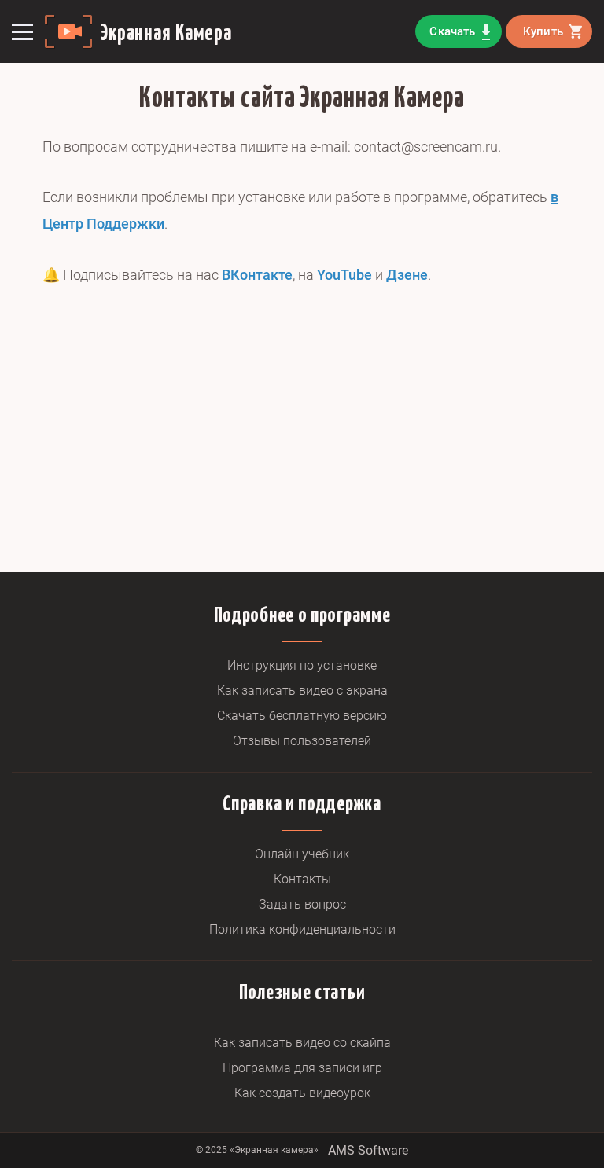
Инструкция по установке (302, 665)
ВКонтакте (257, 274)
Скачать (452, 31)
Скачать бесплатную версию (302, 715)
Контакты (302, 879)
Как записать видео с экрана (302, 690)
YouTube (344, 274)
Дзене (407, 274)
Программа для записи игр (302, 1067)
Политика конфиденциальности (302, 929)
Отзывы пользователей (302, 740)
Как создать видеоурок (302, 1092)
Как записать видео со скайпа (302, 1042)
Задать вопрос (302, 904)
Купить (543, 31)
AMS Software (368, 1150)
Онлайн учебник (302, 854)
